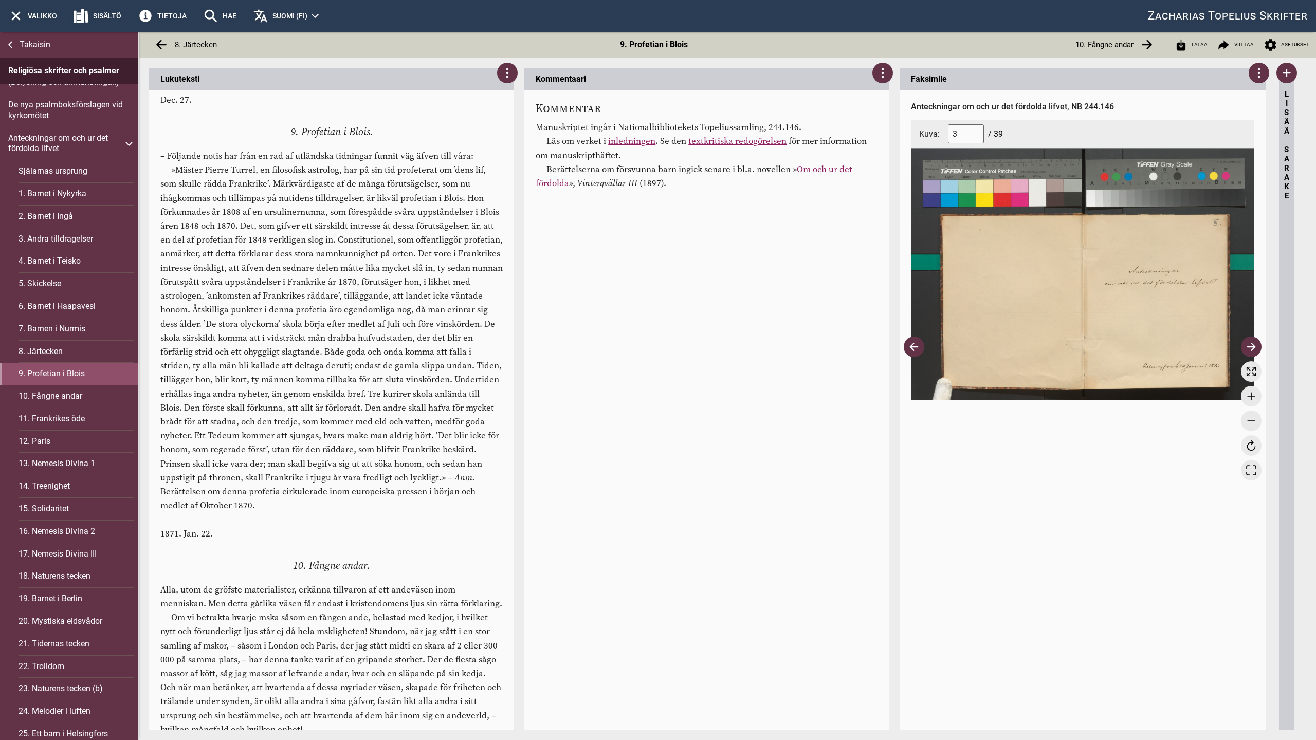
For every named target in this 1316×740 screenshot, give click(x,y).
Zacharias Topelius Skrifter (1228, 15)
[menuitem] (32, 16)
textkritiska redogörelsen (737, 141)
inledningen (631, 141)
